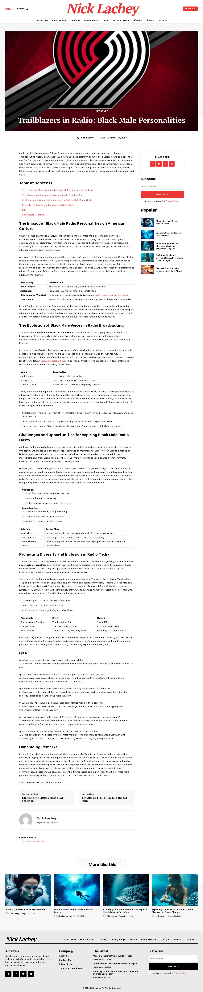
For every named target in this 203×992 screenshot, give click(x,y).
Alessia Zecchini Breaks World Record (167, 222)
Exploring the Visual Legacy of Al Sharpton (42, 799)
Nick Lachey (87, 138)
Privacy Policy (172, 201)
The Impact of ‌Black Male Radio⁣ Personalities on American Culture (57, 190)
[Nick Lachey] (25, 820)
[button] (23, 9)
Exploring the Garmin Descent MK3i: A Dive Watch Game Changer (169, 258)
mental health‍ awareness (114, 295)
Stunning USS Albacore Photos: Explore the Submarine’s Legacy (167, 246)
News (95, 959)
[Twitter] (159, 164)
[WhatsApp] (172, 164)
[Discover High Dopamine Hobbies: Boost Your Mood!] (147, 269)
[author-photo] (7, 913)
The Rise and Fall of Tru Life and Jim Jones (104, 799)
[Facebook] (152, 164)
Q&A (24, 210)
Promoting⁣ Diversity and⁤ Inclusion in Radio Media (48, 205)
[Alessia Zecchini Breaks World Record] (147, 222)
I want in (160, 194)
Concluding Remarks (33, 214)
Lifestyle (101, 111)
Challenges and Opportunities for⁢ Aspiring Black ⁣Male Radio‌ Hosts (57, 200)
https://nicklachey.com (47, 823)
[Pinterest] (165, 164)
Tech (95, 977)
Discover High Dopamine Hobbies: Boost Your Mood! (169, 269)
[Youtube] (31, 974)
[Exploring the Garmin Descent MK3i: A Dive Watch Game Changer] (147, 257)
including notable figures (54, 361)
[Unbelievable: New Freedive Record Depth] (147, 234)
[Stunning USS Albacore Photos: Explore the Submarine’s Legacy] (147, 245)
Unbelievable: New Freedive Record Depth (73, 910)
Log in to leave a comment (32, 841)
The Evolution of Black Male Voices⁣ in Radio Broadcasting (52, 195)
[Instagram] (16, 974)
